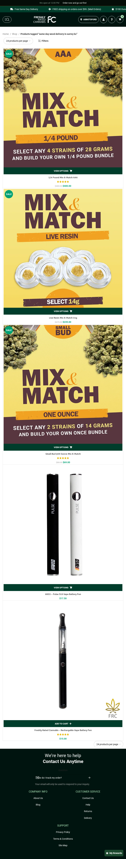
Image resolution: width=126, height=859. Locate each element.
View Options (61, 171)
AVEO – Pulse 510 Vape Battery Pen (63, 594)
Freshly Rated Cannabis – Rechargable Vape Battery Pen (63, 730)
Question (63, 770)
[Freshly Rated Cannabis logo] (45, 19)
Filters (45, 41)
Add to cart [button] (61, 723)
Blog (38, 804)
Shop (15, 34)
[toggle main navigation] (7, 19)
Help (88, 804)
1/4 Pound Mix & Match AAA (63, 177)
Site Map (63, 845)
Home (6, 34)
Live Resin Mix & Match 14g (63, 317)
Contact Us (88, 798)
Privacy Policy (63, 832)
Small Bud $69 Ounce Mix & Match (63, 453)
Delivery (88, 818)
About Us (38, 798)
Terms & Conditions (63, 839)
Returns (88, 811)
